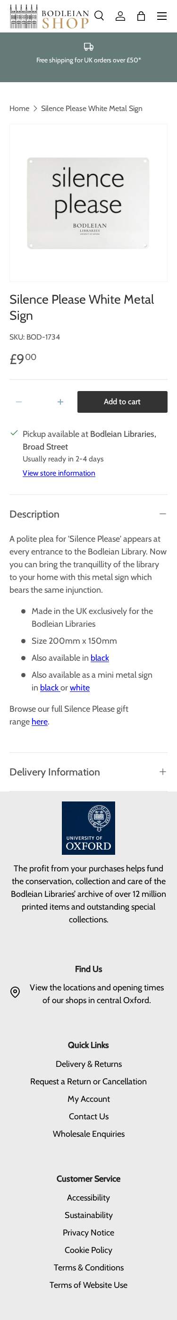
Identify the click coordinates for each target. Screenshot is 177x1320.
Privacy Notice (88, 1232)
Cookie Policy (88, 1250)
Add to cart (122, 401)
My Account (88, 1099)
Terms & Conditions (89, 1267)
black (100, 658)
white (80, 687)
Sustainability (89, 1215)
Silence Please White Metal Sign (92, 108)
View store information (59, 472)
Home (19, 108)
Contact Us (89, 1116)
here (40, 721)
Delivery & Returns (89, 1064)
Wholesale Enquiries (89, 1134)
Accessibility (88, 1197)
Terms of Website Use (88, 1285)
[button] (141, 16)
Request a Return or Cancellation (88, 1081)
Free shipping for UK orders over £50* (88, 60)
